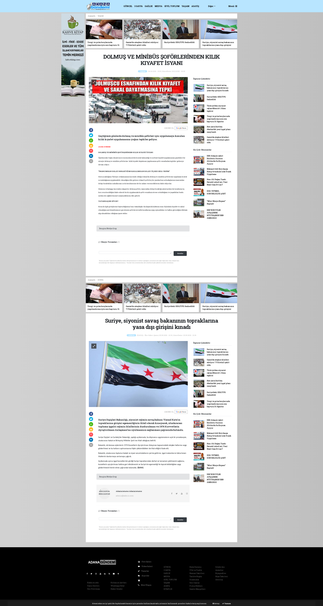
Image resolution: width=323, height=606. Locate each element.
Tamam (227, 603)
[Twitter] (92, 573)
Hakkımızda (93, 582)
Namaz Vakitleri (197, 573)
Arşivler (145, 575)
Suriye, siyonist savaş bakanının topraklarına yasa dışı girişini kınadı (218, 88)
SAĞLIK (149, 6)
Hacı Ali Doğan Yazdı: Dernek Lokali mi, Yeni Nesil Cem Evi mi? (217, 182)
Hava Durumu (195, 567)
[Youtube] (101, 573)
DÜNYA (100, 280)
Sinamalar (194, 579)
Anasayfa (91, 16)
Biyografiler (220, 573)
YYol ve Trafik (196, 570)
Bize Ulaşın (146, 585)
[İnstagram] (97, 573)
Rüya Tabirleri (221, 576)
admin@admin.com (125, 496)
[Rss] (110, 573)
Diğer (211, 6)
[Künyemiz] (139, 580)
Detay (217, 603)
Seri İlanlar (195, 583)
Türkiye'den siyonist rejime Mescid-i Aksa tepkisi (216, 108)
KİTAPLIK (168, 589)
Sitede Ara (219, 567)
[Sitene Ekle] (119, 573)
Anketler (219, 570)
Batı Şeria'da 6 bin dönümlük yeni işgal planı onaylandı (219, 129)
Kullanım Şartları (119, 582)
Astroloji (219, 579)
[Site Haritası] (115, 573)
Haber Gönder (117, 589)
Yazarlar (145, 571)
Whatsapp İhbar (118, 586)
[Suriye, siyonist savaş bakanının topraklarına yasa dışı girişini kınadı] (138, 374)
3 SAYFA (138, 6)
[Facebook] (88, 573)
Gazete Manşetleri (198, 589)
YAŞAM (185, 6)
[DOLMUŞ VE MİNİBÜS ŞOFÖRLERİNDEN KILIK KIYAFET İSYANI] (138, 100)
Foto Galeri (146, 561)
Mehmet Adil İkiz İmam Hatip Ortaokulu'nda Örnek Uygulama (219, 171)
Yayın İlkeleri (93, 586)
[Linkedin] (106, 573)
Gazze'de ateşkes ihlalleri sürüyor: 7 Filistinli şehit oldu (218, 140)
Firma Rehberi (196, 586)
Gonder (180, 253)
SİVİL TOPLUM (172, 6)
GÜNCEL (128, 6)
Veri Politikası (93, 589)
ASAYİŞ (195, 6)
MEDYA (158, 6)
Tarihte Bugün (196, 576)
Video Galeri (147, 566)
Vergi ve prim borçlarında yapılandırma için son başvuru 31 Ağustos (218, 119)
